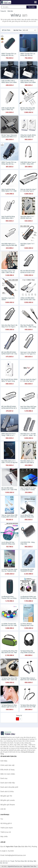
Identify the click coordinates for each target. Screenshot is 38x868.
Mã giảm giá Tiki (6, 796)
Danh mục (3, 778)
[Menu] (35, 2)
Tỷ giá (12, 861)
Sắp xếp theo (17, 30)
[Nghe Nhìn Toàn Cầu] (9, 733)
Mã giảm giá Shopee (7, 804)
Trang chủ (3, 11)
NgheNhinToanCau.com (15, 866)
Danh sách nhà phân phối (9, 787)
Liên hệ (2, 809)
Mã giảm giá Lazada (7, 800)
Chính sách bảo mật (7, 765)
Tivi (1, 819)
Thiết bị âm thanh (6, 828)
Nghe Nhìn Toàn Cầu (29, 866)
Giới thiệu (3, 761)
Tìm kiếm (31, 7)
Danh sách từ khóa (7, 791)
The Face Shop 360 (21, 861)
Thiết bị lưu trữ (5, 832)
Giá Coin (5, 863)
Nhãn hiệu (10, 11)
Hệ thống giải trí (6, 823)
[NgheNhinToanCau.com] (7, 2)
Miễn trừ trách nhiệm (7, 774)
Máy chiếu (4, 836)
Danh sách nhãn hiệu (7, 783)
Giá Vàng (30, 861)
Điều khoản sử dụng (7, 769)
